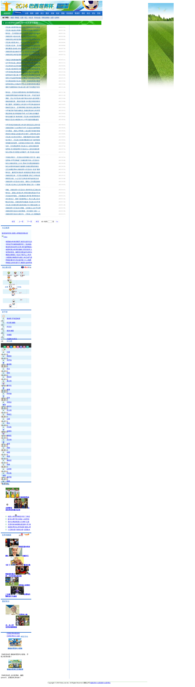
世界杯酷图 (6, 535)
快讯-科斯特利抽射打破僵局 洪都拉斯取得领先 (22, 166)
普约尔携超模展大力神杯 (17, 522)
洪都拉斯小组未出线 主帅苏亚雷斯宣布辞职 (21, 36)
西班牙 (9, 377)
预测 (38, 169)
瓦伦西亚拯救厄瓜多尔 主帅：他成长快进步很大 (22, 81)
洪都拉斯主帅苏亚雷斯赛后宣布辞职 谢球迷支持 (22, 39)
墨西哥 (9, 356)
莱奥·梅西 (10, 331)
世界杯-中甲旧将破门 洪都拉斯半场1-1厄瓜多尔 (22, 160)
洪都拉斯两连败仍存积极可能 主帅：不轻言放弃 (22, 95)
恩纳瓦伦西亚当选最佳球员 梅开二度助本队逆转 (22, 134)
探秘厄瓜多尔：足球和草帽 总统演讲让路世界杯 (22, 107)
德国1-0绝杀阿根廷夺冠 (16, 516)
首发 (34, 169)
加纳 (8, 464)
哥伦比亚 (37, 17)
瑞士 (8, 423)
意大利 (9, 410)
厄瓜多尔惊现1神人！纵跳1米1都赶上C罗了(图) (22, 42)
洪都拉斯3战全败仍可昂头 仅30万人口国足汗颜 (22, 51)
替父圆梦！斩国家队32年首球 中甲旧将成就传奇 (22, 104)
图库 (47, 13)
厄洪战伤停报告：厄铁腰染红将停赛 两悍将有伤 (22, 196)
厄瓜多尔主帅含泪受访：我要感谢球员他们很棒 (22, 137)
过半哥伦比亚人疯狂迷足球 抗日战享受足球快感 (22, 63)
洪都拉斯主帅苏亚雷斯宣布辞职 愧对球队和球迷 (22, 54)
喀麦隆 (9, 364)
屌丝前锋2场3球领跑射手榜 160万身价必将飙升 (22, 113)
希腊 (8, 389)
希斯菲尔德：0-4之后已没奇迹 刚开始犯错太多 (22, 178)
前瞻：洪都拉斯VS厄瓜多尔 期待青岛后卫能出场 (23, 190)
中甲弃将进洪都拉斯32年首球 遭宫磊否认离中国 (22, 125)
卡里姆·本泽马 (12, 339)
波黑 (8, 444)
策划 (57, 13)
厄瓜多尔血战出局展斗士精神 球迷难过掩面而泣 (22, 30)
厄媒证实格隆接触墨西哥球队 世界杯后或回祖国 (22, 60)
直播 (37, 13)
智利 (8, 373)
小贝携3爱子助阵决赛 (15, 529)
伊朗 (8, 448)
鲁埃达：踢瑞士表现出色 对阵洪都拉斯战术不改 (22, 193)
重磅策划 (5, 601)
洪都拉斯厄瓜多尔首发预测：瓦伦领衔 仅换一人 (22, 211)
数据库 (77, 13)
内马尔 (9, 327)
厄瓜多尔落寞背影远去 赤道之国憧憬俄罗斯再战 (22, 27)
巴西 (22, 17)
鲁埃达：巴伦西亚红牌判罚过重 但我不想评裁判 (22, 33)
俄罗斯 (9, 477)
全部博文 (107, 683)
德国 (12, 17)
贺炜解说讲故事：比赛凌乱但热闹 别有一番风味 (22, 143)
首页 (13, 221)
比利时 (56, 17)
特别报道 (69, 13)
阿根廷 (17, 17)
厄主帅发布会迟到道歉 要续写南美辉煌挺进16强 (22, 66)
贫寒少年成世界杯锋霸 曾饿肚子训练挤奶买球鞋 (22, 78)
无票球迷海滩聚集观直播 (17, 524)
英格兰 (9, 414)
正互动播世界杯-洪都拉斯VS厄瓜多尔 (18, 169)
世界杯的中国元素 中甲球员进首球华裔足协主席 (22, 75)
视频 (62, 13)
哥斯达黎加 (45, 17)
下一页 (29, 221)
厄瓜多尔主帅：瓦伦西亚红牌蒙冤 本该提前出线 (22, 45)
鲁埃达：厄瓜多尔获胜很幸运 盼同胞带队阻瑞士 (22, 92)
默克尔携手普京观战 (15, 519)
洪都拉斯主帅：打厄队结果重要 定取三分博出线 (22, 175)
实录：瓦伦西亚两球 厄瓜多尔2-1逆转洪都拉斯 (22, 146)
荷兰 (26, 17)
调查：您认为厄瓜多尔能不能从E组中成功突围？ (23, 98)
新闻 (31, 13)
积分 (88, 13)
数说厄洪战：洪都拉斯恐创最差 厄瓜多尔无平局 (22, 202)
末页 (37, 221)
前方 (42, 13)
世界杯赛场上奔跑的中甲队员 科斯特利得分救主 (22, 84)
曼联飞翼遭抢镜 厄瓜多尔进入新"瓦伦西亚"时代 (22, 87)
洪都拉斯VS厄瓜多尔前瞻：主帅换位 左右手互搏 (23, 208)
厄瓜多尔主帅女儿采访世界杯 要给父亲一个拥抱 (22, 184)
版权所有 (93, 683)
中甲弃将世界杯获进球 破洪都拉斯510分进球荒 (22, 72)
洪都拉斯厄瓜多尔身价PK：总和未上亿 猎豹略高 (23, 214)
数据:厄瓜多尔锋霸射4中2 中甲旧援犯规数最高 (22, 119)
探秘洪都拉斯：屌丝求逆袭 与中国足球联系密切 (22, 101)
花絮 (52, 13)
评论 (93, 13)
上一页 (21, 221)
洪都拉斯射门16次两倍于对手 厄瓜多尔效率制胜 (22, 128)
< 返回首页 (7, 13)
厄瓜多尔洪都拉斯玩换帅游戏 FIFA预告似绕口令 (22, 205)
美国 (8, 456)
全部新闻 (100, 683)
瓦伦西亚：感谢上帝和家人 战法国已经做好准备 (22, 131)
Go (57, 221)
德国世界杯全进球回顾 (16, 527)
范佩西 (9, 335)
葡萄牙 (9, 460)
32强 (26, 13)
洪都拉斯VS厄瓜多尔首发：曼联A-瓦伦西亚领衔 (22, 181)
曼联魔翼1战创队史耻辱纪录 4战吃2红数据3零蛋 (22, 48)
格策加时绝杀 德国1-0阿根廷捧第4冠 (15, 233)
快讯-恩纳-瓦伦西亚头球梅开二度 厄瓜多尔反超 (22, 152)
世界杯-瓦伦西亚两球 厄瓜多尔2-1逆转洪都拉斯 (22, 149)
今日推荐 (5, 228)
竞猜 (98, 13)
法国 (52, 17)
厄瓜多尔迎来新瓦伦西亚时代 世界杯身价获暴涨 (22, 69)
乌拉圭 (30, 17)
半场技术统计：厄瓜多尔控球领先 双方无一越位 (22, 157)
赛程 (83, 13)
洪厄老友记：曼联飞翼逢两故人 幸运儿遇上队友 (22, 199)
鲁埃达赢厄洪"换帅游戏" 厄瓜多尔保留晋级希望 (22, 116)
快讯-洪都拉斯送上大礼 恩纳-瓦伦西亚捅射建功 (22, 163)
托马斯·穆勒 (11, 322)
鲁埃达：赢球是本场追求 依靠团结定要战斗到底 (22, 172)
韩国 (8, 481)
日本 (8, 397)
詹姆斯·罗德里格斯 (13, 318)
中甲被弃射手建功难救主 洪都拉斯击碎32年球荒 (22, 110)
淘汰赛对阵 (6, 267)
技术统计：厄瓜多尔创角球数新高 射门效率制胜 (22, 140)
